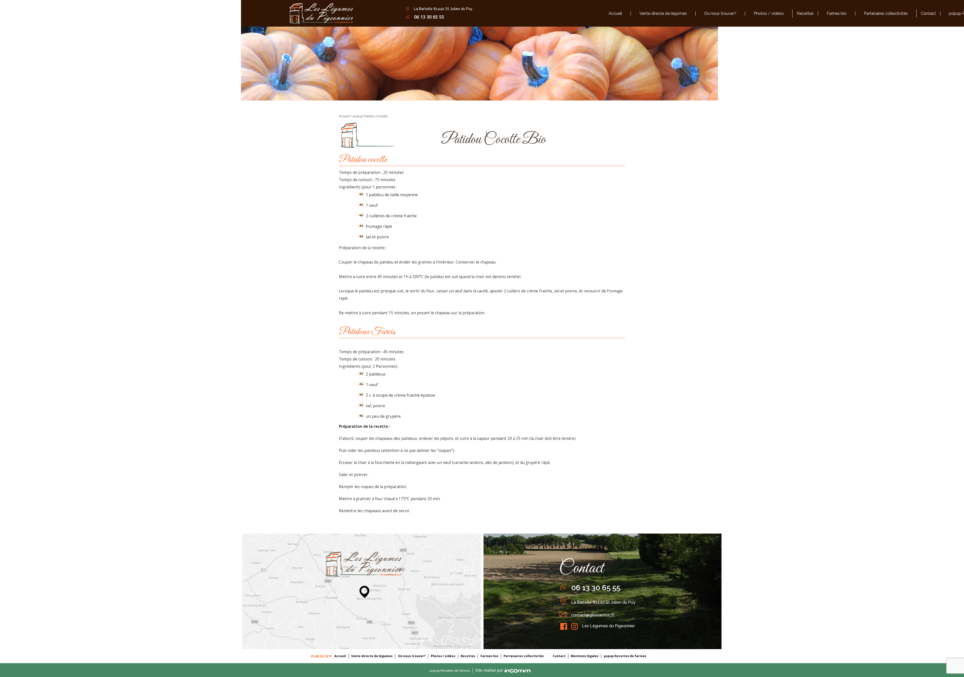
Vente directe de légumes (372, 656)
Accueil (344, 116)
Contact (559, 656)
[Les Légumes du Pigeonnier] (321, 13)
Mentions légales (584, 656)
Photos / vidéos (443, 656)
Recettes (468, 656)
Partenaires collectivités (524, 656)
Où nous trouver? (412, 656)
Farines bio (489, 656)
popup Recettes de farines (625, 656)
